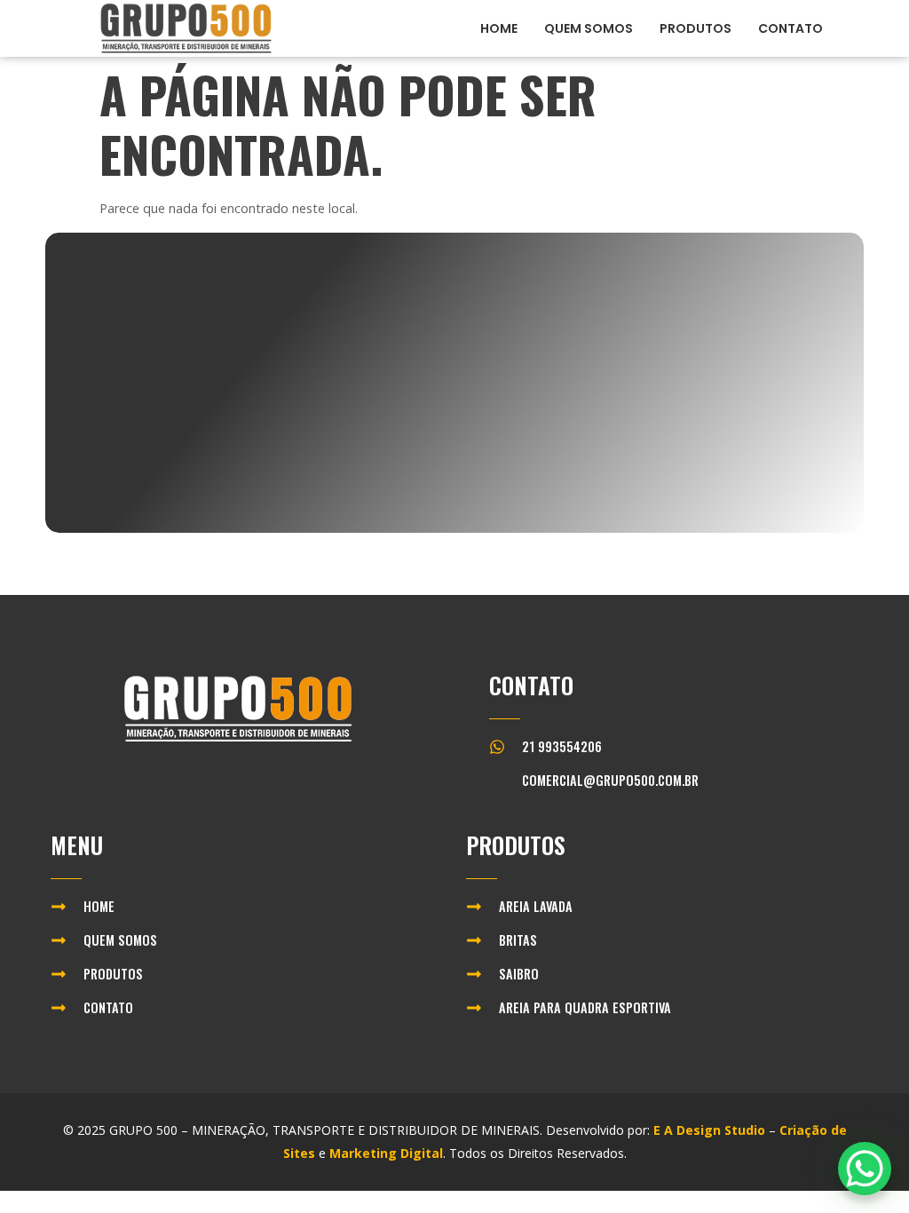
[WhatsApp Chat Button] (864, 1168)
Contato (790, 28)
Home (499, 28)
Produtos (695, 28)
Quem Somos (588, 28)
